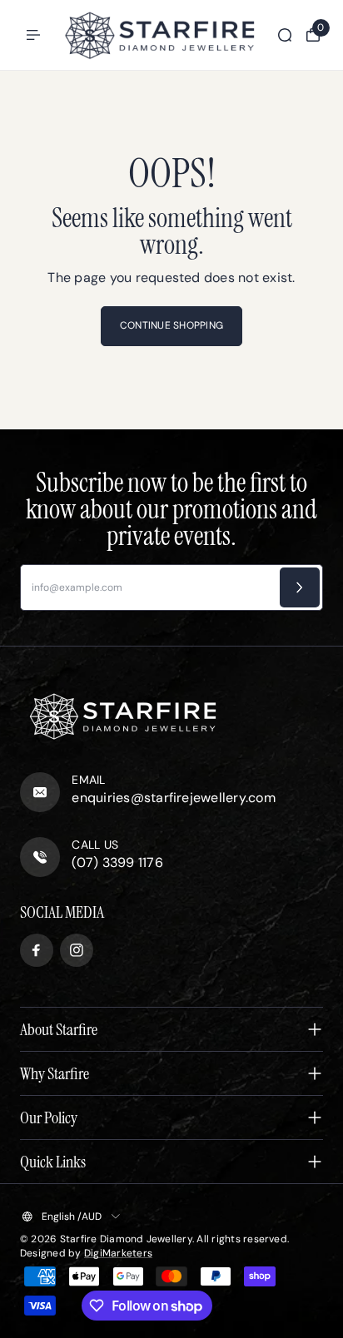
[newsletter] (300, 587)
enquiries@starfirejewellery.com (173, 797)
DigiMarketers (118, 1253)
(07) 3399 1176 (117, 862)
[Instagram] (76, 950)
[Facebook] (36, 950)
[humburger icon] (33, 35)
